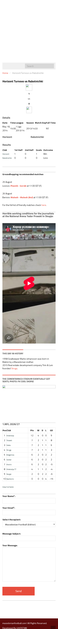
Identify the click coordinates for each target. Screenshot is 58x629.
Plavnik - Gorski (18, 185)
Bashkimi (10, 479)
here (43, 205)
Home (5, 73)
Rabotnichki (7, 158)
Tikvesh (9, 440)
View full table (8, 487)
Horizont (5, 154)
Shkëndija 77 (11, 469)
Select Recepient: (11, 519)
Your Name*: (8, 496)
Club (8, 430)
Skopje (8, 474)
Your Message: (10, 545)
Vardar (8, 459)
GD (51, 430)
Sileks (8, 445)
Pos (4, 430)
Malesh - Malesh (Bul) (22, 197)
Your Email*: (8, 507)
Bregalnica (10, 454)
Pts (32, 430)
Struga (14, 368)
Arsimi (9, 464)
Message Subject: (11, 533)
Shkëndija (10, 435)
